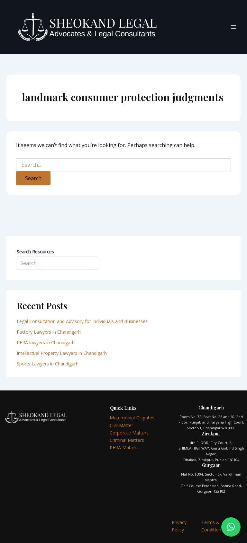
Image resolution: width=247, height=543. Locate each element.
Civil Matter (121, 425)
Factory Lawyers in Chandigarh (49, 332)
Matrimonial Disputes (132, 418)
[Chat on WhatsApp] (231, 527)
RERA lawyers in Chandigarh (46, 342)
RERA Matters (124, 447)
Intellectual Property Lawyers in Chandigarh (62, 353)
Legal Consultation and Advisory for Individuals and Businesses (82, 321)
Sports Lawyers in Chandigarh (47, 364)
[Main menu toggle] (233, 27)
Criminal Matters (127, 440)
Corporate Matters (129, 433)
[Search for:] (123, 165)
